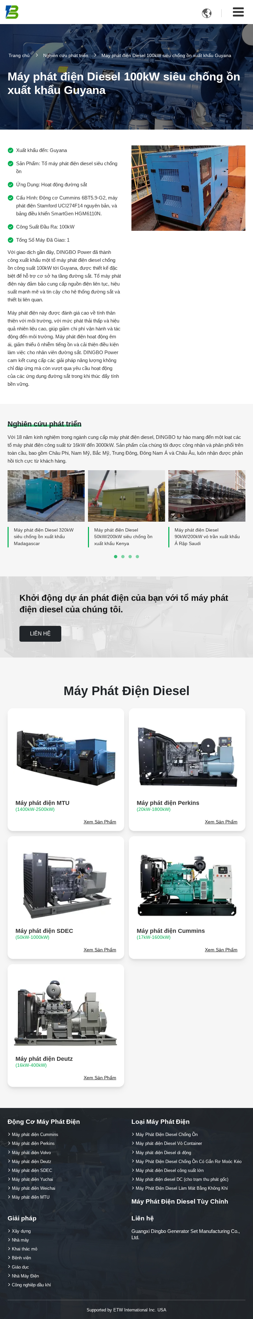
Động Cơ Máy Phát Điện (44, 1121)
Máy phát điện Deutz (44, 1062)
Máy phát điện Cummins (171, 934)
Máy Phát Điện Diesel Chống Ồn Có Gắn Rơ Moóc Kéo (188, 1161)
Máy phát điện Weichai (33, 1188)
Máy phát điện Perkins (168, 806)
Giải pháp (22, 1218)
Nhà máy (20, 1240)
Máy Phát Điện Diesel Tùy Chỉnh (179, 1201)
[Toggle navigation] (238, 12)
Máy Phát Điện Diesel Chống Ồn (167, 1134)
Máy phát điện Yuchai (32, 1179)
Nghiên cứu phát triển (65, 55)
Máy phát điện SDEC (44, 934)
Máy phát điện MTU (42, 806)
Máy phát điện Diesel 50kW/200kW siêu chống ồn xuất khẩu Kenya (123, 537)
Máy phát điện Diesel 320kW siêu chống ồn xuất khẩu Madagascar (43, 537)
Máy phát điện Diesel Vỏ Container (169, 1143)
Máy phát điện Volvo (31, 1152)
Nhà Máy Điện (25, 1275)
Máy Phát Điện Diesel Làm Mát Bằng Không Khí (182, 1188)
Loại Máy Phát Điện (160, 1121)
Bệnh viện (21, 1257)
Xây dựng (21, 1231)
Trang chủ (19, 55)
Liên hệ (142, 1218)
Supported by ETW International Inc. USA (126, 1309)
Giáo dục (20, 1267)
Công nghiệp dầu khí (31, 1284)
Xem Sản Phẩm (100, 821)
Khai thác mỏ (24, 1248)
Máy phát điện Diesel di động (163, 1152)
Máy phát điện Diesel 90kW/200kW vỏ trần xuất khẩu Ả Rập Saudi (207, 537)
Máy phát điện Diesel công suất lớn (170, 1170)
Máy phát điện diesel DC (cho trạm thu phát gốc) (182, 1179)
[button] (115, 556)
